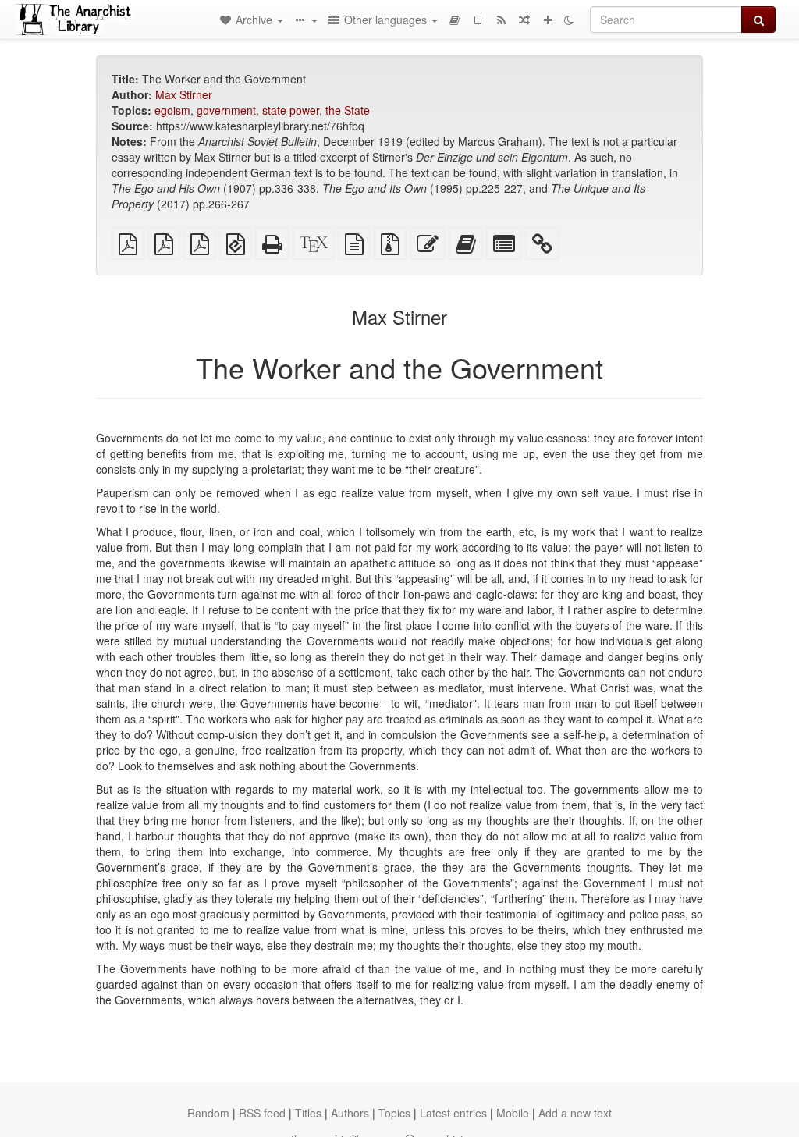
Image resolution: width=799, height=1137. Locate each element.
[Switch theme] (568, 19)
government (226, 110)
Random (208, 1113)
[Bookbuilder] (454, 19)
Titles (308, 1113)
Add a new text (575, 1113)
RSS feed (262, 1113)
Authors (350, 1113)
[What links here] (542, 247)
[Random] (524, 19)
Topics (394, 1113)
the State (347, 110)
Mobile (512, 1113)
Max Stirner (183, 94)
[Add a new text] (547, 19)
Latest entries (453, 1113)
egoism (172, 110)
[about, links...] (305, 19)
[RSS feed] (501, 19)
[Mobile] (477, 19)
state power (290, 110)
